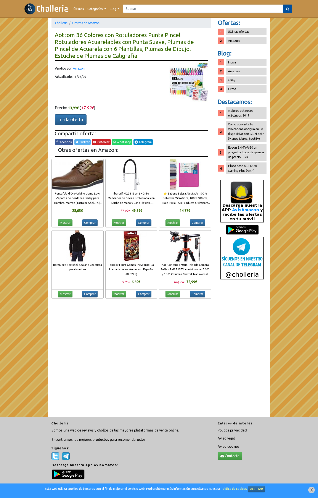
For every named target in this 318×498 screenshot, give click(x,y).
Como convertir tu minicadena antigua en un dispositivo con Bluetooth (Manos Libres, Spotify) (246, 131)
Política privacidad (232, 430)
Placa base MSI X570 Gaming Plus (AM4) (242, 168)
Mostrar (65, 222)
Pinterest (103, 142)
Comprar (90, 222)
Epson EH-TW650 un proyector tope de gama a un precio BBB (246, 152)
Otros (232, 89)
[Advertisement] (242, 350)
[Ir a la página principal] (46, 9)
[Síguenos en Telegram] (242, 258)
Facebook (65, 142)
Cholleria (61, 23)
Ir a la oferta (70, 119)
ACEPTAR (256, 489)
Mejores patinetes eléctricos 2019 (240, 113)
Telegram (145, 142)
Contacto (231, 456)
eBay (231, 80)
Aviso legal (226, 438)
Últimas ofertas (238, 31)
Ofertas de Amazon (86, 23)
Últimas (79, 9)
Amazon (79, 68)
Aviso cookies (228, 446)
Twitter (84, 142)
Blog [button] (113, 9)
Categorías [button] (95, 9)
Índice (232, 62)
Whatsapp (123, 142)
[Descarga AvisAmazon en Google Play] (242, 201)
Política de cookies (233, 488)
